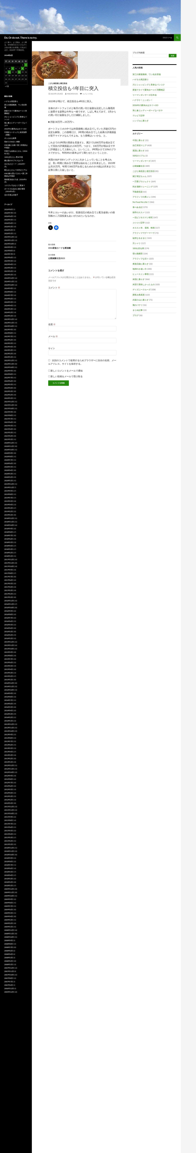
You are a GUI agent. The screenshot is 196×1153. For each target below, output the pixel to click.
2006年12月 (9, 988)
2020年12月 (9, 443)
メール (53, 336)
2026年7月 (8, 213)
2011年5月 (8, 831)
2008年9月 (8, 940)
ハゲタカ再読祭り (141, 79)
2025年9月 (8, 247)
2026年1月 (8, 233)
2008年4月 (8, 954)
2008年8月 (8, 944)
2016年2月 (8, 635)
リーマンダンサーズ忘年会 (145, 95)
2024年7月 (8, 295)
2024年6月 (8, 299)
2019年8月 (8, 494)
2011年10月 (9, 813)
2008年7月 (8, 947)
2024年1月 (8, 316)
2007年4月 (8, 985)
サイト (51, 348)
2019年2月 (8, 511)
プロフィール (167, 37)
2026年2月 (8, 230)
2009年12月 (9, 889)
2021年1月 (8, 439)
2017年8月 (8, 573)
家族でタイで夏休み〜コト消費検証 (149, 90)
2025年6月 (8, 257)
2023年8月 (8, 333)
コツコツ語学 (139, 222)
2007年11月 (9, 971)
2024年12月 (9, 278)
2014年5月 (8, 707)
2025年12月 (9, 237)
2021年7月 (8, 419)
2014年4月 (8, 710)
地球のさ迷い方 (140, 269)
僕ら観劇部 (138, 253)
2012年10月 (9, 772)
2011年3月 (8, 837)
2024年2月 (8, 312)
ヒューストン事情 (141, 274)
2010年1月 (8, 885)
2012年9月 (8, 776)
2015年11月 (9, 645)
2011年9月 (8, 817)
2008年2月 (8, 961)
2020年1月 (8, 480)
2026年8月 (8, 209)
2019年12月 (9, 484)
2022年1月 (8, 398)
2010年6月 (8, 868)
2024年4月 (8, 305)
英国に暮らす (139, 150)
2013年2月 (8, 758)
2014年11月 (9, 686)
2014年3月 (8, 714)
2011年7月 (8, 824)
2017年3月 (8, 590)
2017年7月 (8, 577)
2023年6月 (8, 340)
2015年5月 (8, 666)
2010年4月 (8, 875)
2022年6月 (8, 381)
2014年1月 (8, 721)
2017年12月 (9, 559)
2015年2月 (8, 676)
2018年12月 (9, 518)
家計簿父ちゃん (140, 176)
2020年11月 (9, 446)
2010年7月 (8, 865)
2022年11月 (9, 364)
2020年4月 (8, 470)
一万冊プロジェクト (142, 181)
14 (19, 72)
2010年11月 (9, 851)
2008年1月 (8, 964)
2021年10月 (9, 408)
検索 (172, 56)
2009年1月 (8, 927)
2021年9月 (8, 412)
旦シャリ (137, 243)
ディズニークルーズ (142, 289)
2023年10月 (9, 326)
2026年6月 (8, 216)
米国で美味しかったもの (144, 284)
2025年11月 (9, 240)
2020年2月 (8, 477)
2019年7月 (8, 498)
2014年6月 (8, 704)
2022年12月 (9, 360)
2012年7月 (8, 782)
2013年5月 (8, 748)
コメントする (87, 94)
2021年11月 (9, 405)
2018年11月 (9, 522)
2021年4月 (8, 429)
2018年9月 (8, 529)
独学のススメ (139, 212)
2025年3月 (8, 268)
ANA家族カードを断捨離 (59, 246)
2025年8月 (8, 251)
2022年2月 (8, 395)
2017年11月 (9, 563)
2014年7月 (8, 700)
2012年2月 (8, 800)
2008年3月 (8, 958)
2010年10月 (9, 855)
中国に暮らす (139, 140)
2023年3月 (8, 350)
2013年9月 (8, 734)
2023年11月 (9, 323)
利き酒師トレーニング (143, 186)
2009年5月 (8, 913)
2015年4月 (8, 669)
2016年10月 (9, 607)
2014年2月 (8, 717)
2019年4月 (8, 504)
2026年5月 (8, 220)
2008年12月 (9, 930)
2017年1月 (8, 597)
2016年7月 (8, 618)
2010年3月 (8, 879)
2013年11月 (9, 728)
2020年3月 (8, 474)
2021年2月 (8, 436)
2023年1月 (8, 357)
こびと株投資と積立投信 (57, 83)
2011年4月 (8, 834)
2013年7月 (8, 741)
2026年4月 (8, 223)
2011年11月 (9, 810)
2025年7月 (8, 254)
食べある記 (138, 207)
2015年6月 (8, 662)
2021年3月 (8, 432)
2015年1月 (8, 680)
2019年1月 (8, 515)
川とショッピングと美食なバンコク (149, 84)
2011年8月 (8, 820)
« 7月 (7, 86)
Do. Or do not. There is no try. (20, 37)
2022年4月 (8, 388)
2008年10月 (9, 937)
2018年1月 (8, 556)
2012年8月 (8, 779)
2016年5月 (8, 625)
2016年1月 (8, 638)
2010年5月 (8, 872)
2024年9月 (8, 288)
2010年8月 (8, 861)
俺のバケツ (138, 305)
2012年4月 (8, 793)
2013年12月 (9, 724)
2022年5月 (8, 384)
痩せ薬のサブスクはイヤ (13, 160)
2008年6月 (8, 951)
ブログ (136, 315)
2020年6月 (8, 463)
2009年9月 (8, 899)
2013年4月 (8, 752)
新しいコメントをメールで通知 (67, 370)
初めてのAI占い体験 (12, 142)
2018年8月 (8, 532)
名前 (52, 324)
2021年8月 (8, 415)
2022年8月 (8, 374)
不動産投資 (138, 191)
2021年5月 (8, 426)
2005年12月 (9, 992)
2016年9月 (8, 611)
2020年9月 (8, 453)
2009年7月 (8, 906)
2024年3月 (8, 309)
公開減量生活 (139, 166)
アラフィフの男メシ (142, 197)
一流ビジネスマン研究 (143, 217)
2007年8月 (8, 978)
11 (9, 72)
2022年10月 (9, 367)
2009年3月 (8, 920)
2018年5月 (8, 542)
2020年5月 (8, 467)
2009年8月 (8, 903)
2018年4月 (8, 546)
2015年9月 (8, 652)
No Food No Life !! (141, 202)
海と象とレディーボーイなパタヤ (148, 110)
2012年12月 (9, 765)
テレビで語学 (139, 115)
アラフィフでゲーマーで (144, 233)
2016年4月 (8, 628)
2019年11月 (9, 487)
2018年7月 (8, 535)
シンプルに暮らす (141, 120)
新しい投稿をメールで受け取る (67, 376)
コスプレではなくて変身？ (14, 185)
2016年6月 (8, 621)
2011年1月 (8, 844)
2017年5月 (8, 583)
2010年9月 (8, 858)
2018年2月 (8, 553)
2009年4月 (8, 916)
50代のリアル (139, 155)
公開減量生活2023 (56, 256)
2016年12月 (9, 601)
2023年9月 (8, 329)
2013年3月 (8, 755)
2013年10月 (9, 731)
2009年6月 (8, 909)
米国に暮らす (139, 279)
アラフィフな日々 (141, 258)
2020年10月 (9, 450)
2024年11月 (9, 281)
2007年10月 (9, 975)
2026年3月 (8, 227)
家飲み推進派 (139, 294)
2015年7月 (8, 659)
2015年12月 (9, 642)
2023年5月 (8, 343)
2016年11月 (9, 604)
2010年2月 (8, 882)
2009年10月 (9, 896)
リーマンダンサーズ (142, 161)
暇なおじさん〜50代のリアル (15, 170)
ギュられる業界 (10, 138)
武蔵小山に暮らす (141, 300)
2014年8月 (8, 697)
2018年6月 (8, 539)
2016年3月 (8, 631)
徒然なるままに (140, 238)
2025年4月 (8, 264)
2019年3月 (8, 508)
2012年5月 (8, 789)
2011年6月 (8, 827)
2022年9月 (8, 371)
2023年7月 (8, 336)
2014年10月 (9, 690)
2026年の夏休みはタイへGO (145, 105)
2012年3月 (8, 796)
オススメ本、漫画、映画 (144, 228)
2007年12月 (9, 968)
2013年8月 (8, 738)
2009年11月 (9, 892)
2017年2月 (8, 594)
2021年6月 (8, 422)
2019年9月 (8, 491)
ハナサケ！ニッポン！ (143, 100)
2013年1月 (8, 762)
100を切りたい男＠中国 (13, 157)
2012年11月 (9, 769)
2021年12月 (9, 402)
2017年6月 (8, 580)
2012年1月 (8, 803)
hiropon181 (72, 94)
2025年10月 (9, 244)
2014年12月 (9, 683)
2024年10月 (9, 285)
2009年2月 (8, 923)
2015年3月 (8, 673)
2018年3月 (8, 549)
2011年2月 (8, 841)
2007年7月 (8, 982)
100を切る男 (138, 248)
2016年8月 (8, 614)
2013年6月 (8, 745)
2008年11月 (9, 933)
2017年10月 (9, 566)
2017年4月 (8, 587)
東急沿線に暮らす (141, 264)
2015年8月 (8, 656)
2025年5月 (8, 261)
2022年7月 (8, 378)
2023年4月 (8, 347)
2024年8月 (8, 292)
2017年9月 (8, 570)
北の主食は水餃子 (11, 195)
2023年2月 (8, 353)
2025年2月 (8, 271)
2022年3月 (8, 391)
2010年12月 (9, 848)
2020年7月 (8, 460)
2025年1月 (8, 275)
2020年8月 (8, 456)
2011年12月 (9, 807)
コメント (54, 287)
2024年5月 (8, 302)
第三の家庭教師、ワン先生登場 (147, 74)
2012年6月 (8, 786)
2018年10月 (9, 525)
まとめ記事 (138, 310)
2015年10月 (9, 649)
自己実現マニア (140, 145)
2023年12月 (9, 319)
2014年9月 (8, 693)
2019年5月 (8, 501)
